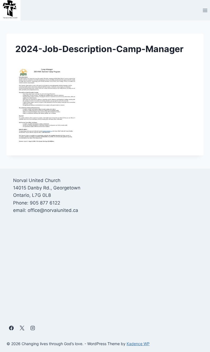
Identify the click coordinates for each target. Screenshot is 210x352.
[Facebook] (11, 328)
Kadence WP (138, 343)
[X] (22, 328)
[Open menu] (205, 10)
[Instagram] (32, 328)
